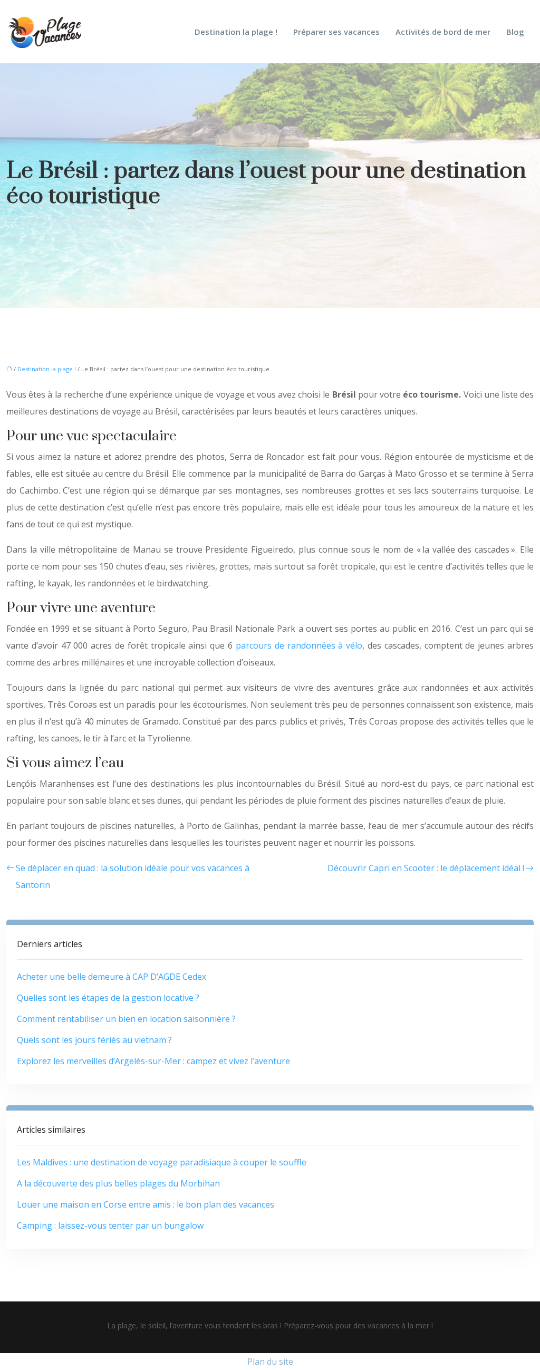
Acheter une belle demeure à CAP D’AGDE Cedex (111, 976)
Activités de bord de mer (443, 31)
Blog (515, 31)
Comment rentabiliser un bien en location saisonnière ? (126, 1019)
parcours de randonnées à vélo (299, 645)
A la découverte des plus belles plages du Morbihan (118, 1183)
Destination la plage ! (236, 31)
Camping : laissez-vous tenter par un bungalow (110, 1225)
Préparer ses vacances (336, 31)
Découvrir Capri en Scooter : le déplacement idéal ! (425, 868)
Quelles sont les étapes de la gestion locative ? (108, 998)
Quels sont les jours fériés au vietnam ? (94, 1040)
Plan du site (270, 1361)
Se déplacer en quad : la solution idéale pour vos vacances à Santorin (132, 876)
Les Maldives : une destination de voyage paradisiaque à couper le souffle (161, 1162)
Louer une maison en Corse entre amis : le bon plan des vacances (145, 1204)
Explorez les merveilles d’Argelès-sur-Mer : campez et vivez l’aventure (153, 1061)
